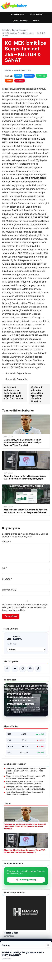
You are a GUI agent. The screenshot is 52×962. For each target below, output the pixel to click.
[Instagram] (22, 669)
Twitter (18, 76)
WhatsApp (41, 76)
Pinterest (19, 81)
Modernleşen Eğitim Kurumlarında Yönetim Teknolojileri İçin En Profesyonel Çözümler (24, 782)
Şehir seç (11, 644)
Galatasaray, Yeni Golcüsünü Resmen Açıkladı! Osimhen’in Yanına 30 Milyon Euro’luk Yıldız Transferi (26, 770)
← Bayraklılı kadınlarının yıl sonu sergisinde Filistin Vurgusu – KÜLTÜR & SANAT (13, 393)
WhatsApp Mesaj (26, 879)
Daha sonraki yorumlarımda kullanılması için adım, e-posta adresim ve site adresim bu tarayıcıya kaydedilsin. (25, 607)
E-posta (7, 578)
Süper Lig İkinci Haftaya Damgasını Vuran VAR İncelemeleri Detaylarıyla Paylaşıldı (25, 777)
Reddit (9, 81)
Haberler (6, 30)
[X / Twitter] (15, 669)
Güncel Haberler (16, 14)
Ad (4, 567)
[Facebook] (7, 669)
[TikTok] (38, 669)
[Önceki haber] (37, 687)
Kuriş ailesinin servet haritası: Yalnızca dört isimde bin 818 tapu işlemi (24, 793)
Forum (36, 20)
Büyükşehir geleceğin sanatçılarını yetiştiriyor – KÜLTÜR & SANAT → (37, 394)
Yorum (6, 541)
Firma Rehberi (36, 14)
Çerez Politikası (20, 20)
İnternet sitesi (9, 589)
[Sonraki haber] (43, 687)
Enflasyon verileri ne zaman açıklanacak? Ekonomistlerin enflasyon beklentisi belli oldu (25, 788)
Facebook (29, 76)
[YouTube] (30, 669)
